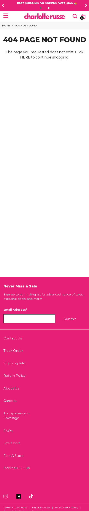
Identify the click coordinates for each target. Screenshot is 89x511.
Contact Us (12, 338)
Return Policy (14, 375)
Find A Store (13, 456)
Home (6, 25)
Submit (70, 319)
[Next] (86, 5)
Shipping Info (14, 363)
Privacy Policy (41, 507)
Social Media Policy (66, 507)
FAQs (7, 431)
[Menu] (5, 15)
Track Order (13, 351)
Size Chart (11, 443)
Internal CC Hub (16, 468)
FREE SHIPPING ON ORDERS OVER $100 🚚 (44, 3)
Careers (9, 401)
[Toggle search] (75, 16)
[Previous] (3, 5)
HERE (25, 57)
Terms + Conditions (15, 507)
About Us (11, 388)
